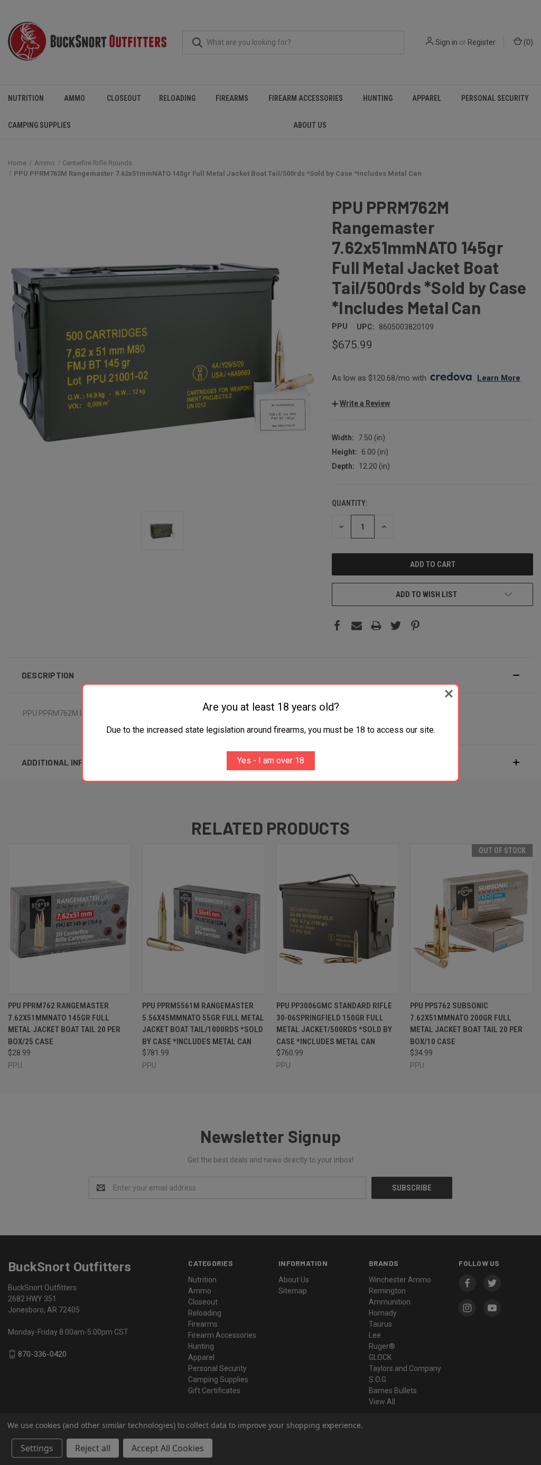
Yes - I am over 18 (270, 760)
